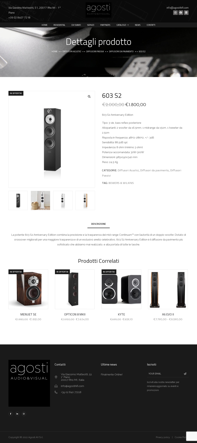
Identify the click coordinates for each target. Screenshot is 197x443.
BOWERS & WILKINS (121, 183)
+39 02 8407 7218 (19, 18)
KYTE (121, 314)
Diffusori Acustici (72, 51)
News (138, 24)
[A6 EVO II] (168, 289)
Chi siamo (76, 24)
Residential (59, 24)
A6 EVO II (168, 314)
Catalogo (121, 24)
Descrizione (98, 224)
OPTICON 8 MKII (74, 314)
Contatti (151, 24)
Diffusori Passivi (95, 51)
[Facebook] (181, 12)
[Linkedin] (186, 12)
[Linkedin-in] (17, 414)
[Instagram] (175, 12)
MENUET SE (28, 314)
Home (44, 24)
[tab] (98, 224)
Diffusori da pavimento (121, 51)
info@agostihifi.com (178, 8)
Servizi (90, 24)
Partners (105, 24)
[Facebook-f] (10, 414)
